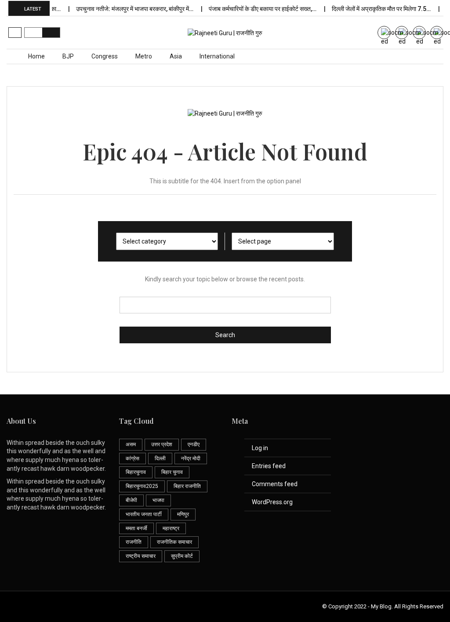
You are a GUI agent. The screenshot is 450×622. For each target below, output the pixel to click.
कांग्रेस (132, 458)
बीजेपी (131, 500)
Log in (260, 447)
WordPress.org (272, 502)
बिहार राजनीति (187, 486)
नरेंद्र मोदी (190, 458)
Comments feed (275, 483)
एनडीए (194, 444)
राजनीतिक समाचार (174, 542)
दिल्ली (160, 458)
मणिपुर (183, 514)
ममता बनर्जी (136, 528)
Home (36, 56)
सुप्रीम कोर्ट (182, 556)
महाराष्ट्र (171, 528)
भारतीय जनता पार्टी (144, 514)
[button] (15, 32)
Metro (143, 56)
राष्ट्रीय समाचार (141, 556)
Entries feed (269, 465)
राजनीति (134, 542)
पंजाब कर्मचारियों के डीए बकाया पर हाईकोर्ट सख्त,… (257, 8)
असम (131, 444)
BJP (68, 56)
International (217, 56)
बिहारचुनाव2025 (142, 486)
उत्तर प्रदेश (161, 444)
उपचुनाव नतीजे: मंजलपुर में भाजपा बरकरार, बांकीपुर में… (130, 8)
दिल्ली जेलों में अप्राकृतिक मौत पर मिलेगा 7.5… (377, 8)
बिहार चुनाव (172, 472)
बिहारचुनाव (136, 472)
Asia (176, 56)
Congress (104, 56)
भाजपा (158, 500)
